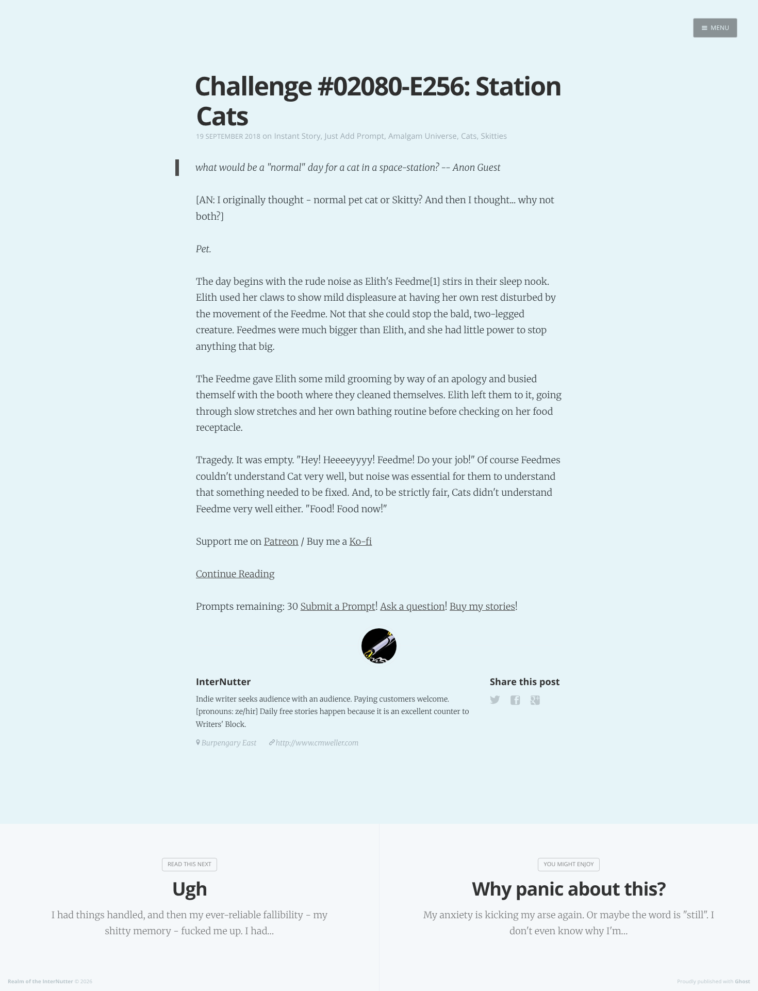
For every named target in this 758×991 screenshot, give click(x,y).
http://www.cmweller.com (317, 743)
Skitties (494, 136)
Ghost (742, 981)
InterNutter (223, 682)
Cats (469, 136)
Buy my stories (482, 606)
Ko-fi (360, 541)
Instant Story (297, 136)
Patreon (281, 541)
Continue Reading (235, 574)
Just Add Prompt (354, 136)
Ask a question (412, 606)
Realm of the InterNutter (40, 981)
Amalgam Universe (422, 136)
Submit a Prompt (338, 606)
